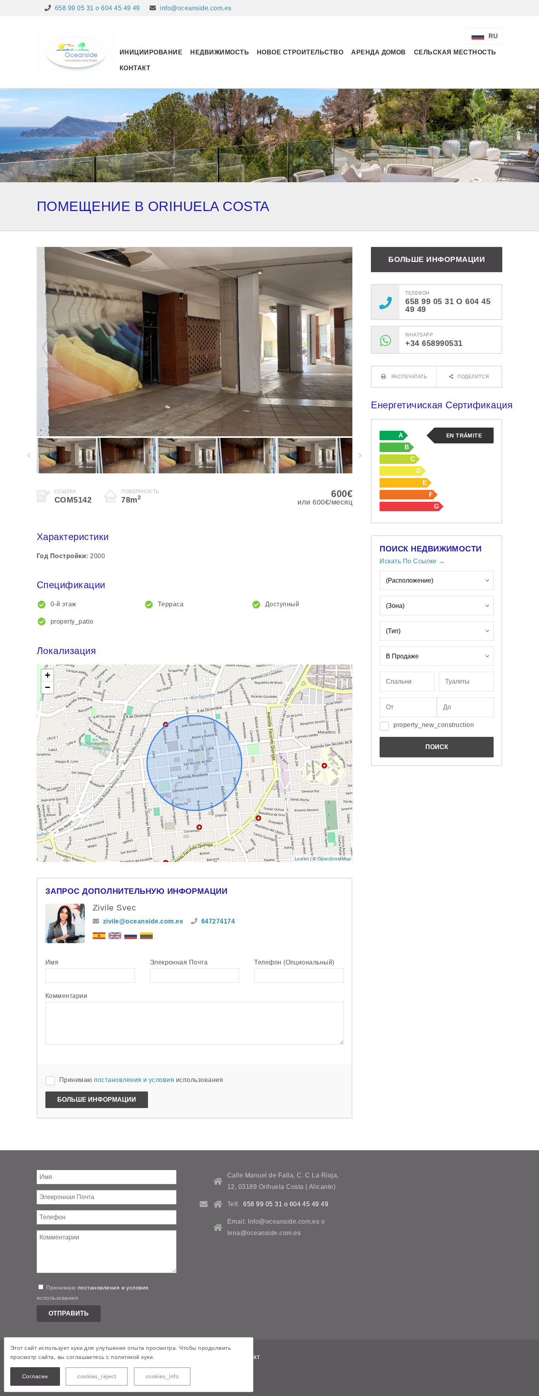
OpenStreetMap (334, 858)
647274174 (218, 921)
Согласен (35, 1376)
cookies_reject (96, 1376)
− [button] (47, 687)
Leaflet (302, 858)
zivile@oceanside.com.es (143, 921)
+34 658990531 (433, 343)
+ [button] (47, 675)
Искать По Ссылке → (412, 561)
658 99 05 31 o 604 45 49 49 (97, 8)
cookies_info (162, 1376)
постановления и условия (134, 1079)
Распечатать (408, 376)
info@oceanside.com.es (195, 8)
